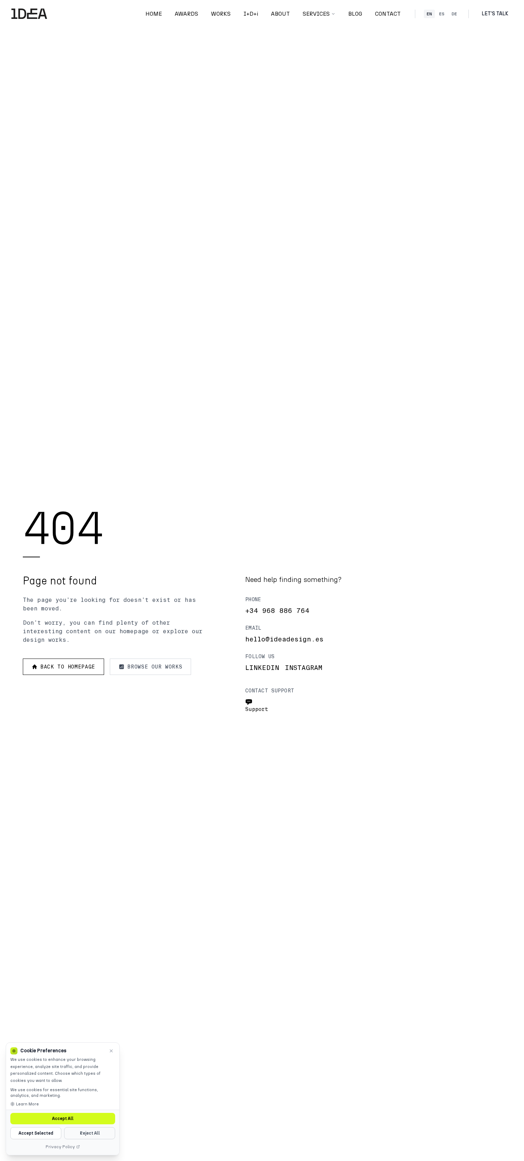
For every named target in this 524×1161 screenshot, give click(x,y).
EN (429, 13)
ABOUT (280, 13)
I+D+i (250, 13)
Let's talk (495, 14)
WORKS (221, 13)
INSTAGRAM (303, 668)
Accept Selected (36, 1133)
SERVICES (316, 13)
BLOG (355, 13)
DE (454, 13)
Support (256, 709)
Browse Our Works (154, 667)
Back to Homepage (67, 667)
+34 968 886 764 (277, 611)
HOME (153, 13)
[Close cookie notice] (111, 1051)
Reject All (90, 1133)
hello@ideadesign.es (284, 639)
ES (442, 13)
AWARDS (186, 13)
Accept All (62, 1118)
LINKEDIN (262, 668)
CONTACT (388, 13)
